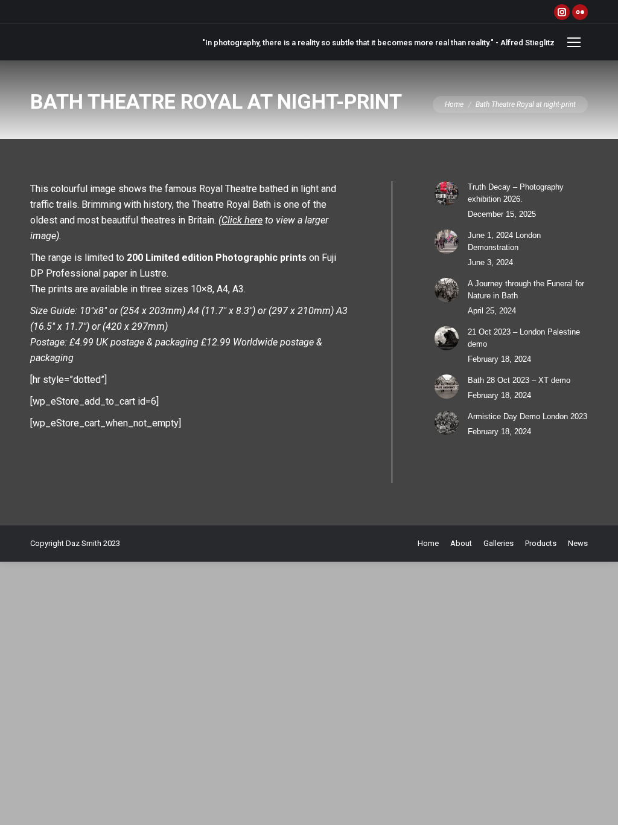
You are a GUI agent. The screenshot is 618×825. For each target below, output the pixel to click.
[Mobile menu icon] (574, 42)
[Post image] (447, 193)
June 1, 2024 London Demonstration (504, 241)
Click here (242, 220)
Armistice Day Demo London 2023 (527, 416)
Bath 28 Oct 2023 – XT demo (519, 380)
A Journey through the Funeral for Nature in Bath (526, 289)
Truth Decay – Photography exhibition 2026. (516, 193)
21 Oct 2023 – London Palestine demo (524, 337)
